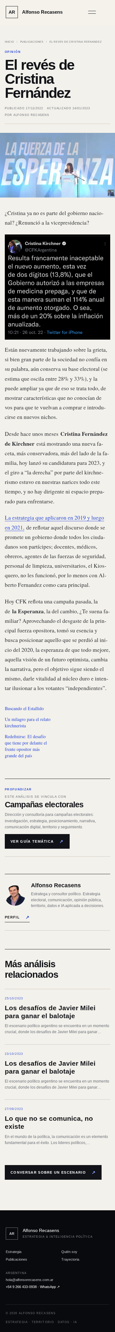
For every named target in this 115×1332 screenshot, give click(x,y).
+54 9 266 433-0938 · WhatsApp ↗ (33, 1287)
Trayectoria (70, 1259)
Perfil (17, 917)
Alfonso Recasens (31, 115)
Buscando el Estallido (24, 708)
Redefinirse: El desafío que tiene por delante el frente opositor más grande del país (26, 746)
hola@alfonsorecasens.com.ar (29, 1280)
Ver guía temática (37, 841)
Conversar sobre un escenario (53, 1172)
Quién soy (69, 1252)
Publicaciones (31, 41)
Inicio (9, 41)
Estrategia (13, 1252)
